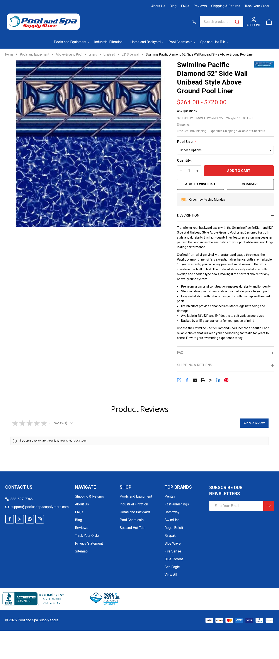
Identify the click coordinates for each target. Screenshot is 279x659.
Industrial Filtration (108, 42)
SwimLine (172, 520)
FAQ (180, 353)
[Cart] (269, 22)
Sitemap (81, 551)
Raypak (170, 536)
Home (9, 54)
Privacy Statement (89, 543)
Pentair (170, 496)
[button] (71, 423)
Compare (250, 184)
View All (171, 575)
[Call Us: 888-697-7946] (194, 22)
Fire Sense (173, 551)
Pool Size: (186, 142)
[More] (86, 42)
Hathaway (172, 512)
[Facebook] (187, 380)
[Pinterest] (226, 380)
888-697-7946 (21, 499)
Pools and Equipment (70, 42)
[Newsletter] (268, 506)
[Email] (195, 380)
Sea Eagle (172, 567)
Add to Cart (238, 171)
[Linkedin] (218, 380)
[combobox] (221, 21)
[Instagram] (39, 519)
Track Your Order (257, 6)
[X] (210, 380)
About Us (158, 6)
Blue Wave (173, 543)
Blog (173, 6)
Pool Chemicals (180, 42)
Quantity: (184, 160)
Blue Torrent (174, 559)
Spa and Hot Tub (212, 42)
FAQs (185, 6)
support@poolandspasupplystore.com (39, 507)
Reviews (200, 6)
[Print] (203, 380)
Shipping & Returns (225, 6)
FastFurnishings (177, 504)
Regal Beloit (174, 528)
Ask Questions (187, 111)
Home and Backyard (145, 42)
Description (188, 215)
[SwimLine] (264, 64)
